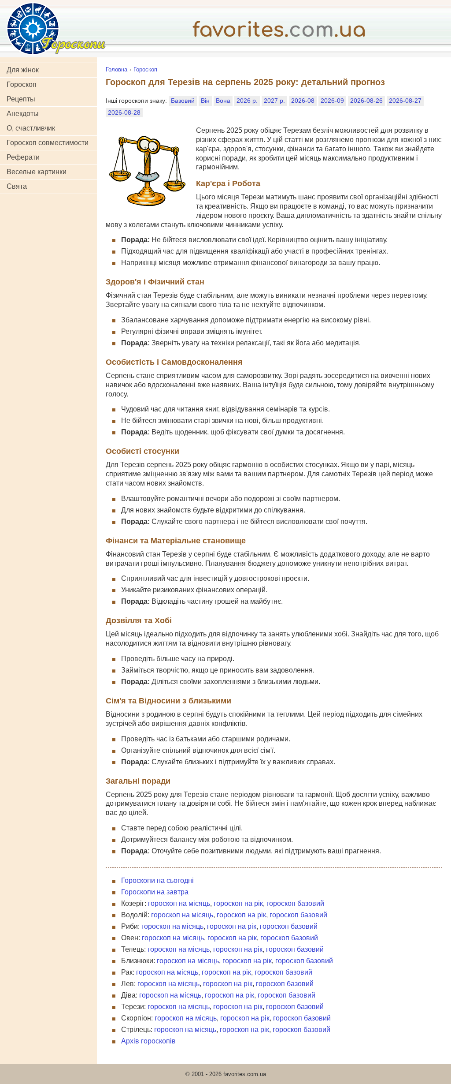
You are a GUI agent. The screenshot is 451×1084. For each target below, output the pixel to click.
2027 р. (274, 100)
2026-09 (332, 100)
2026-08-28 (124, 112)
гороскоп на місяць (179, 903)
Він (205, 100)
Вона (223, 100)
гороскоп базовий (295, 903)
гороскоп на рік (238, 903)
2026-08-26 (366, 100)
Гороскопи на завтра (155, 892)
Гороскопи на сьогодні (157, 880)
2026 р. (247, 100)
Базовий (183, 100)
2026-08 (302, 100)
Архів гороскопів (148, 1041)
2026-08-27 (405, 100)
